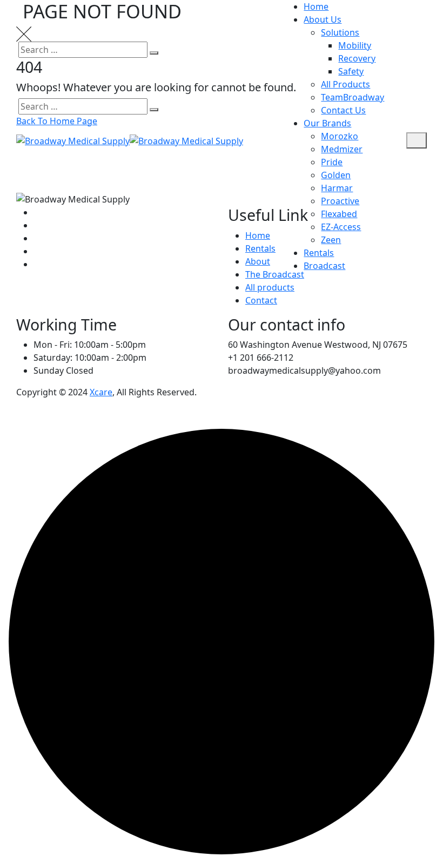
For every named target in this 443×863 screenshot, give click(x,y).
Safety (351, 71)
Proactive (340, 201)
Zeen (331, 240)
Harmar (337, 188)
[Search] (399, 140)
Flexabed (339, 214)
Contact (261, 300)
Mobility (354, 45)
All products (269, 287)
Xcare (101, 392)
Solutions (340, 32)
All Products (345, 84)
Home (316, 6)
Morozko (339, 136)
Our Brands (327, 123)
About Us (322, 19)
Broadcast (324, 266)
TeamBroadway (352, 97)
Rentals (319, 253)
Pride (332, 162)
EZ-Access (341, 227)
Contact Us (343, 110)
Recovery (356, 58)
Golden (336, 175)
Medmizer (342, 149)
